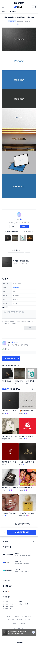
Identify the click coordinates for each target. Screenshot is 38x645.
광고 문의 (27, 619)
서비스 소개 (6, 580)
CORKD (21, 413)
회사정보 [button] (5, 541)
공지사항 (17, 616)
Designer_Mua (6, 438)
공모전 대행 (22, 623)
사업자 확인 (11, 619)
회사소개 (9, 616)
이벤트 (6, 591)
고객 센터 (6, 597)
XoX (17, 219)
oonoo (4, 464)
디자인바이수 (5, 490)
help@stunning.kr (23, 604)
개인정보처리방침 (26, 616)
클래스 (14, 623)
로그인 (34, 7)
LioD (20, 464)
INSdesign (22, 515)
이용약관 (19, 619)
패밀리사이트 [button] (7, 547)
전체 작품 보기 (28, 231)
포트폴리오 (4, 11)
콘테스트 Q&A (7, 586)
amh (3, 413)
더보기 (32, 389)
